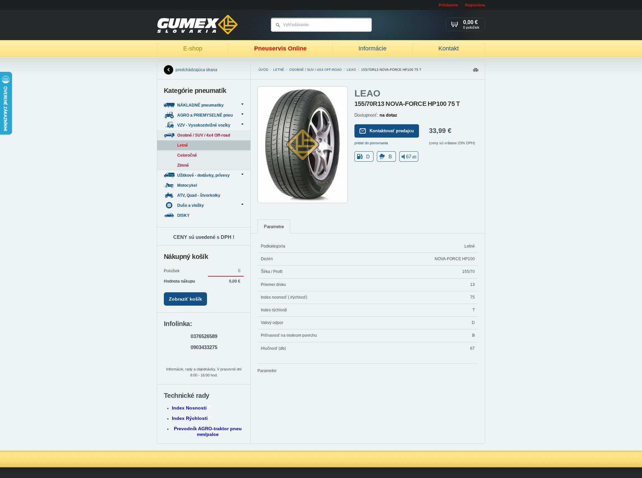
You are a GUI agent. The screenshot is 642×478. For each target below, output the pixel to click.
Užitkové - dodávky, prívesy (203, 175)
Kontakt (448, 48)
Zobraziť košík (185, 299)
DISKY (184, 215)
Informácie (372, 48)
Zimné (183, 165)
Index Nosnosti (189, 408)
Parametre (274, 226)
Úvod (263, 69)
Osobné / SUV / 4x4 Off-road (315, 69)
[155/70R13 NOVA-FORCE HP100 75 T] (302, 201)
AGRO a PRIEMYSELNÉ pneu (205, 115)
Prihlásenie (448, 5)
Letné (278, 69)
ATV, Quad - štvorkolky (199, 195)
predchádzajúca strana (196, 69)
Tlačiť (475, 71)
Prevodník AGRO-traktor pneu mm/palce (208, 431)
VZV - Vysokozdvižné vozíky (203, 125)
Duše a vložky (190, 205)
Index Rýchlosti (190, 418)
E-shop (192, 48)
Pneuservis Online (280, 48)
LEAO (351, 69)
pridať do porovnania (371, 143)
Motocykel (187, 185)
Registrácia (475, 5)
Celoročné (187, 155)
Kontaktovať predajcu (391, 130)
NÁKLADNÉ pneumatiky (200, 105)
